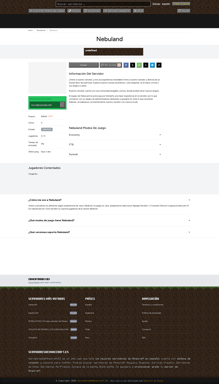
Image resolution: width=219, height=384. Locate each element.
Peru (87, 337)
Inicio (30, 30)
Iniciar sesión (161, 3)
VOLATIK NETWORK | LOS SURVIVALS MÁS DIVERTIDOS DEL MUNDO (49, 329)
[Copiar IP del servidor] (62, 105)
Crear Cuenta (181, 3)
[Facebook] (126, 65)
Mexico (88, 321)
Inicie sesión (34, 282)
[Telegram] (152, 65)
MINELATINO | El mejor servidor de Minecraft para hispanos (49, 321)
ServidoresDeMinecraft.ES (92, 381)
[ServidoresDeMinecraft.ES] (41, 4)
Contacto (146, 329)
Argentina (89, 313)
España (88, 304)
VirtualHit (32, 337)
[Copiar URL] (158, 65)
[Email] (145, 65)
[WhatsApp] (139, 65)
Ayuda (145, 321)
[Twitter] (132, 65)
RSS (143, 337)
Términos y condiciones (152, 304)
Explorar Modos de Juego (49, 11)
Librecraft (32, 304)
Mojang (160, 381)
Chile (87, 329)
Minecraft (148, 381)
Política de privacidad (151, 313)
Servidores (41, 30)
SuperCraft (33, 313)
